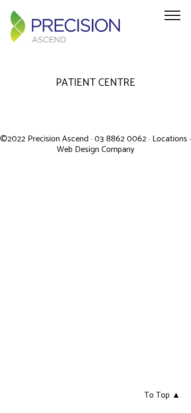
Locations (169, 139)
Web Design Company (95, 149)
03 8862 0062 (121, 139)
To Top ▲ (162, 395)
